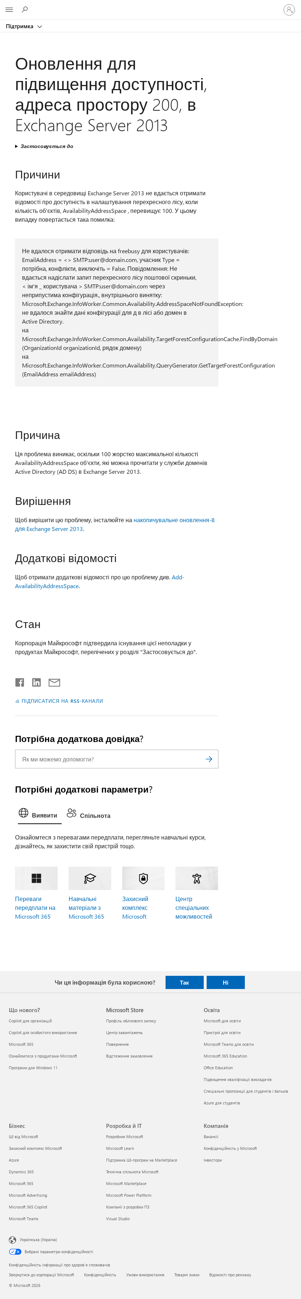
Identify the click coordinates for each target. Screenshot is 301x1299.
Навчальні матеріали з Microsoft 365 (86, 907)
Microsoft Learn (120, 1148)
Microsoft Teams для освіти (229, 1044)
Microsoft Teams (24, 1218)
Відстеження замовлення (129, 1056)
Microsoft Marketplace (126, 1183)
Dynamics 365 (21, 1171)
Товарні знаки (186, 1274)
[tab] (40, 814)
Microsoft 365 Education (225, 1056)
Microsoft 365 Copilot (28, 1207)
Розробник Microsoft (124, 1136)
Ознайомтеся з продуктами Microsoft (43, 1056)
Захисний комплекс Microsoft (135, 907)
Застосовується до (47, 146)
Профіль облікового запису (131, 1020)
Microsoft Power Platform (128, 1195)
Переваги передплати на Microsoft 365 (35, 907)
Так (184, 982)
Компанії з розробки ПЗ (127, 1207)
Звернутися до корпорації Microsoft (41, 1274)
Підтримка (20, 26)
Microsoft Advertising (28, 1195)
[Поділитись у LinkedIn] (33, 680)
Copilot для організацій (30, 1020)
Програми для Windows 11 (33, 1067)
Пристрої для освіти (222, 1032)
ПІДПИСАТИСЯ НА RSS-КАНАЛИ (62, 701)
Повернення (117, 1044)
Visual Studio (118, 1218)
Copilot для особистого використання (43, 1032)
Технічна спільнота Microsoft (132, 1171)
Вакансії (211, 1136)
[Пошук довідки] (25, 9)
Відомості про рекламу (230, 1274)
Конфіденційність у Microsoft (230, 1148)
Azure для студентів (222, 1103)
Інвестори (213, 1160)
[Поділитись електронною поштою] (51, 680)
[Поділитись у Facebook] (20, 680)
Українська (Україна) (38, 1239)
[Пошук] (209, 759)
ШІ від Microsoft (23, 1136)
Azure (14, 1160)
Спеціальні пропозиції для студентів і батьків (246, 1091)
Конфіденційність (100, 1274)
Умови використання (145, 1274)
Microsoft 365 (21, 1044)
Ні (225, 982)
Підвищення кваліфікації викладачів (238, 1079)
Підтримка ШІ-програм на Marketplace (141, 1160)
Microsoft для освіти (222, 1020)
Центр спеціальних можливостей (193, 907)
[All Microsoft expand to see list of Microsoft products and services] (9, 10)
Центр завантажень (124, 1032)
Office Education (218, 1067)
